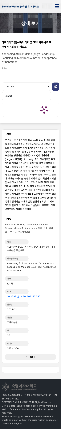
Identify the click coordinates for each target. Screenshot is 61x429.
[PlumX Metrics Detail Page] (44, 110)
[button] (55, 87)
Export (8, 96)
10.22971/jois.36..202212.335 (23, 296)
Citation (9, 86)
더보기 (31, 356)
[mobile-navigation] (57, 6)
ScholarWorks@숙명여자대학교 (20, 7)
